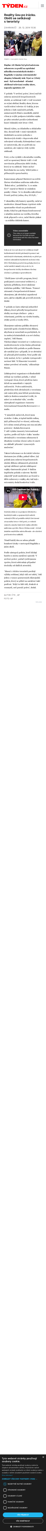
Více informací (7, 1475)
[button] (23, 1479)
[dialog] (23, 1492)
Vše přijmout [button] (23, 1515)
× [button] (43, 1457)
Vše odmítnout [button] (23, 1521)
